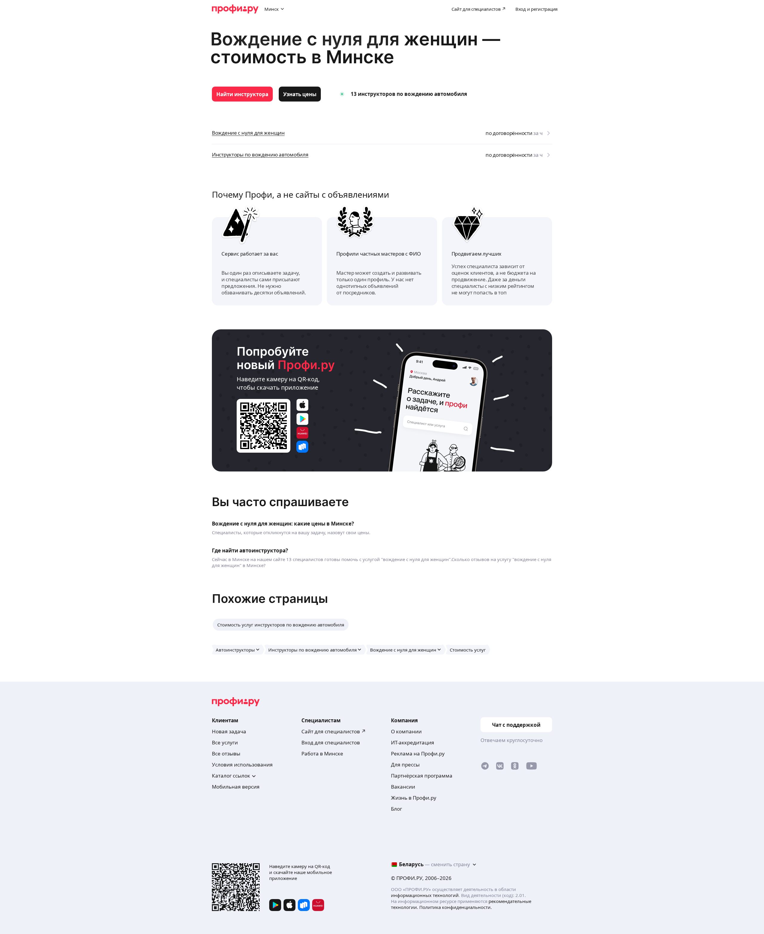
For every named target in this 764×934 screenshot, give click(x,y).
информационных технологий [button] (425, 895)
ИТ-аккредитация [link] (412, 742)
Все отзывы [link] (226, 753)
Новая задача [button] (229, 731)
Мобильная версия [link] (236, 786)
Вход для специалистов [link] (330, 742)
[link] (242, 94)
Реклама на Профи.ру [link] (418, 753)
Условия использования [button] (242, 764)
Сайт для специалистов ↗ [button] (333, 731)
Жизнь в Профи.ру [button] (413, 797)
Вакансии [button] (403, 786)
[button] (281, 625)
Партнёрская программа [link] (421, 775)
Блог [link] (396, 808)
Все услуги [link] (225, 742)
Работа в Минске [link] (322, 753)
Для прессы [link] (405, 764)
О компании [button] (406, 731)
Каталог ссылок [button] (231, 775)
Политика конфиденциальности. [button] (455, 907)
